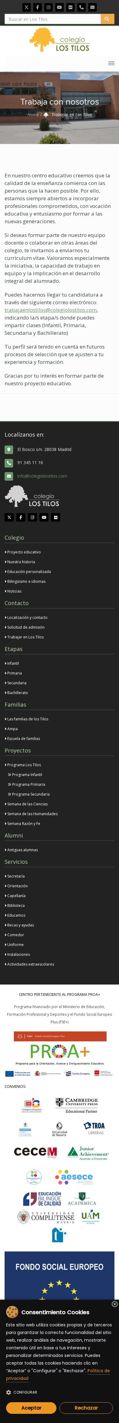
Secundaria (16, 683)
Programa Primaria (28, 784)
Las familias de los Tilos (27, 719)
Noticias (14, 591)
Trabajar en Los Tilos (25, 637)
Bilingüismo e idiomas (25, 581)
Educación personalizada (28, 571)
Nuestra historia (20, 561)
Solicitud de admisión (25, 627)
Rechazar (86, 1407)
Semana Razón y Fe (23, 823)
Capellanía (16, 895)
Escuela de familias (23, 738)
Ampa (12, 728)
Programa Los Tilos (23, 764)
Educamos (15, 915)
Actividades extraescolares (30, 964)
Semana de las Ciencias (27, 804)
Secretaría (15, 876)
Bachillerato (17, 692)
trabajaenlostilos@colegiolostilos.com (51, 309)
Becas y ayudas (20, 925)
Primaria (14, 673)
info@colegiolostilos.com (42, 476)
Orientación (17, 886)
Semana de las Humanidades (32, 813)
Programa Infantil (26, 774)
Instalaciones (18, 954)
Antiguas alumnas (22, 849)
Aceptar (31, 1407)
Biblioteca (15, 905)
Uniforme (15, 944)
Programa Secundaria (30, 794)
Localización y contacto (27, 617)
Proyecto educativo (23, 552)
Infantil (12, 663)
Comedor (15, 934)
